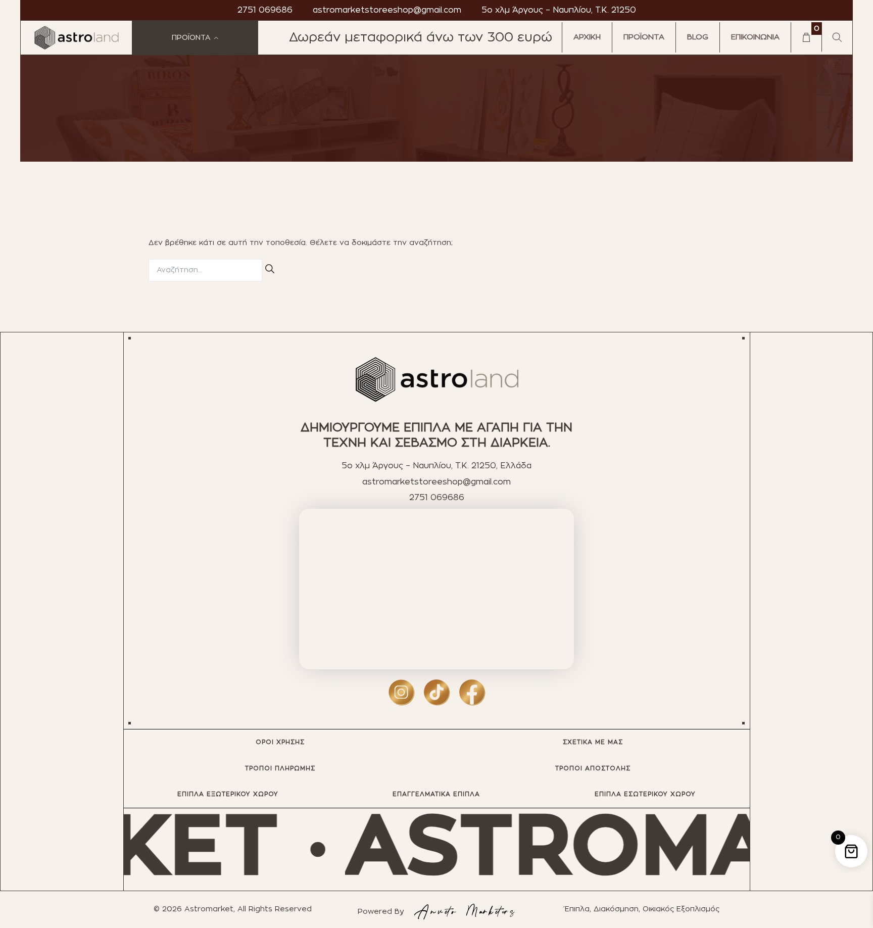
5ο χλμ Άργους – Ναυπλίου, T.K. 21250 (558, 10)
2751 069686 (265, 10)
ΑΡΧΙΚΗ (587, 37)
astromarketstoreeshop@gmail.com (387, 10)
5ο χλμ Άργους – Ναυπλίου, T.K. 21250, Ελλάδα (436, 466)
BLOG (697, 37)
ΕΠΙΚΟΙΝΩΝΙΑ (755, 37)
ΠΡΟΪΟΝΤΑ (643, 37)
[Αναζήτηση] (270, 269)
